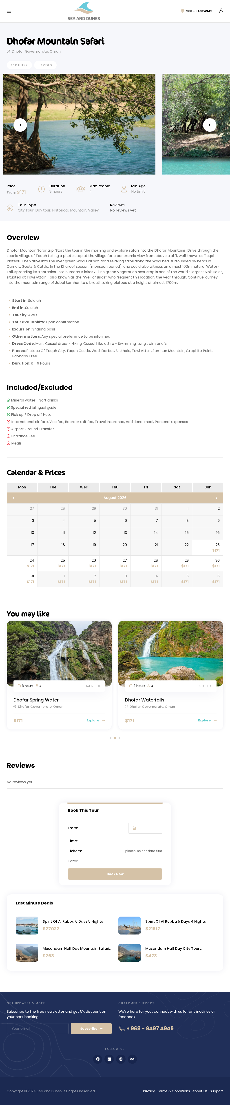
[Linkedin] (109, 1059)
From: (73, 828)
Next (210, 125)
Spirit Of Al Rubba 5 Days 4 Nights (175, 921)
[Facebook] (97, 1059)
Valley (93, 210)
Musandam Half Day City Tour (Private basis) (172, 948)
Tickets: (75, 851)
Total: (73, 861)
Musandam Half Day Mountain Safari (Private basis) (76, 948)
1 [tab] (110, 738)
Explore (93, 720)
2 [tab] (115, 738)
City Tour (26, 210)
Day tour (43, 210)
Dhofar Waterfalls (33, 700)
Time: (73, 841)
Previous (20, 125)
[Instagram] (121, 1059)
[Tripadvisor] (132, 1059)
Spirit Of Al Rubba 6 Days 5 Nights (73, 921)
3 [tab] (119, 738)
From (12, 192)
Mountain (78, 210)
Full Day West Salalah (149, 700)
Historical (60, 210)
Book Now (115, 874)
